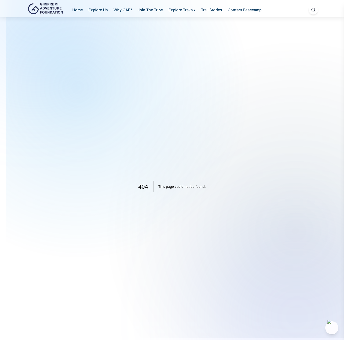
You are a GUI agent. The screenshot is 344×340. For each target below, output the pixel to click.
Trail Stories (211, 9)
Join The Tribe (150, 9)
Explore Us (98, 9)
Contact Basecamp (245, 9)
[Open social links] (331, 327)
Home (77, 9)
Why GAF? (122, 9)
